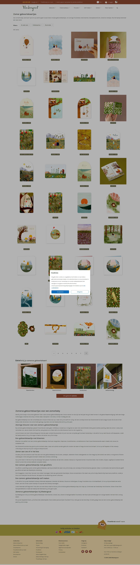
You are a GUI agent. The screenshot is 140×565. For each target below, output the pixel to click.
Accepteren (60, 292)
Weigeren (79, 292)
